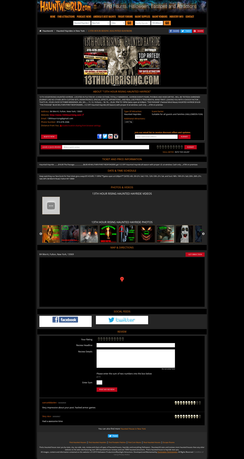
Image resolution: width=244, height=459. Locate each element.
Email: (44, 118)
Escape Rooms (169, 442)
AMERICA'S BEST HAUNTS (104, 16)
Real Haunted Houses (152, 442)
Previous (40, 233)
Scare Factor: (158, 111)
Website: (45, 115)
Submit (190, 147)
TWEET (188, 31)
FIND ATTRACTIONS (66, 16)
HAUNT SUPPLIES (142, 16)
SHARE (176, 31)
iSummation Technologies (167, 452)
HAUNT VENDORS (159, 16)
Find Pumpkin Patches (117, 442)
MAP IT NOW (49, 137)
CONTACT (190, 16)
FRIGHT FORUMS (125, 16)
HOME (52, 16)
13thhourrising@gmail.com (60, 118)
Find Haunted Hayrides (97, 442)
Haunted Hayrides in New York (70, 31)
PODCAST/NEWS (84, 16)
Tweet (115, 436)
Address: (45, 111)
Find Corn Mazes (134, 442)
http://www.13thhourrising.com (66, 115)
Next (203, 233)
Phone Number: (48, 122)
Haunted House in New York (133, 429)
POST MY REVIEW (107, 389)
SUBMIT (184, 137)
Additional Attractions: (134, 118)
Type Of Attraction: (133, 111)
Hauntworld (47, 31)
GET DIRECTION (195, 254)
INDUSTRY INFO (176, 16)
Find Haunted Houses (77, 442)
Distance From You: (50, 125)
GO (129, 23)
